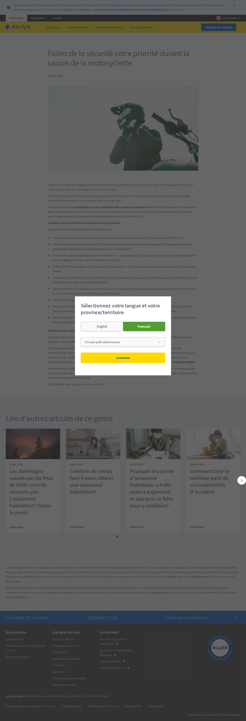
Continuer (123, 358)
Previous (4, 480)
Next (241, 480)
